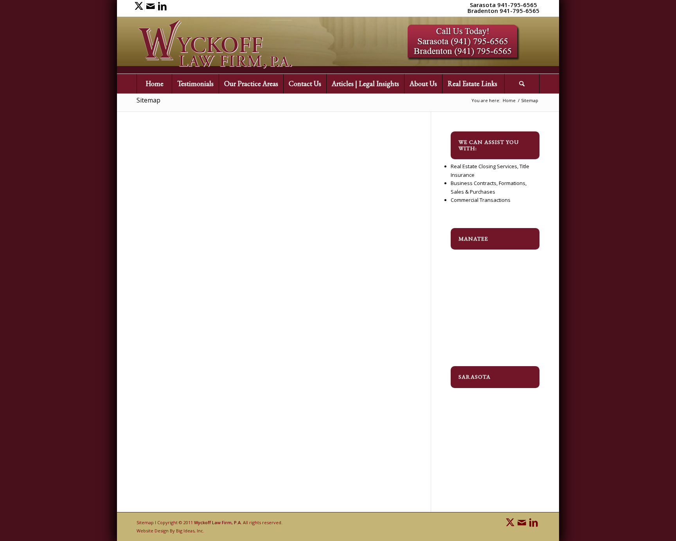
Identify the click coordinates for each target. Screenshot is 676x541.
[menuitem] (154, 83)
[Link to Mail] (150, 6)
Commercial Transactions (481, 199)
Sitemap (148, 100)
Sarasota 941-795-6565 (503, 5)
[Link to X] (138, 6)
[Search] (521, 83)
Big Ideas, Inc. (190, 531)
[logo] (215, 45)
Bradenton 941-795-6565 (503, 10)
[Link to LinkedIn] (162, 6)
